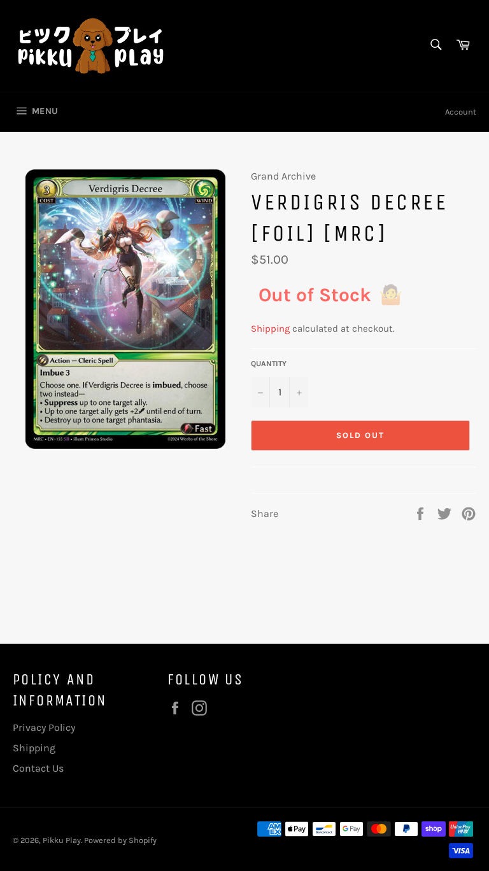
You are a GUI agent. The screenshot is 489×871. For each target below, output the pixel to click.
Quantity (269, 363)
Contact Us (38, 768)
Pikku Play (62, 840)
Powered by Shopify (120, 840)
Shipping (270, 328)
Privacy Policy (44, 727)
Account (460, 112)
